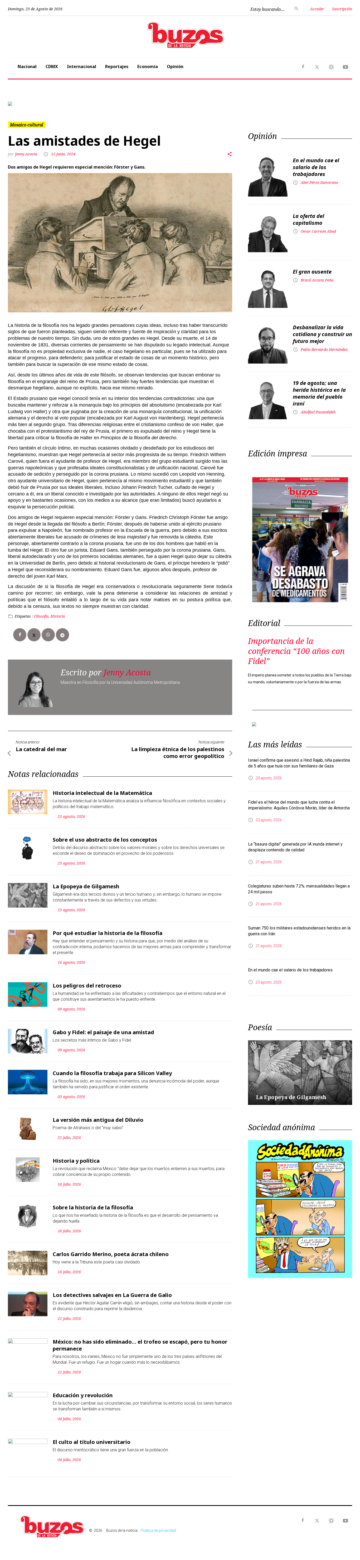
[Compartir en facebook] (19, 634)
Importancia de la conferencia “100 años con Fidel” (296, 651)
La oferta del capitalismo (308, 219)
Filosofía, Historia (49, 616)
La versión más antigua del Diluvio (98, 1119)
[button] (34, 104)
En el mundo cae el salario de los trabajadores (316, 167)
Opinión (175, 66)
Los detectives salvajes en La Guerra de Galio (112, 1295)
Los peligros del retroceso (87, 985)
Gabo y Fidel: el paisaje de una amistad (103, 1032)
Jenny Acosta (26, 153)
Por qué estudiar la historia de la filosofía (107, 933)
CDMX (52, 66)
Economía (147, 66)
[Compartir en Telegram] (62, 634)
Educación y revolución (83, 1395)
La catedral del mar (41, 749)
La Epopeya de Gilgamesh (86, 886)
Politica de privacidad (158, 1530)
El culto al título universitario (91, 1441)
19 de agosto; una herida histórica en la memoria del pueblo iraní (319, 393)
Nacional (27, 66)
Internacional (81, 66)
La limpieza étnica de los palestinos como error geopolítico (177, 753)
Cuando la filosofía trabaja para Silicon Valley (112, 1073)
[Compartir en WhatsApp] (48, 634)
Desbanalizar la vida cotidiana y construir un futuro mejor (322, 334)
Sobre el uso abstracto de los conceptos (105, 839)
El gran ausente (312, 271)
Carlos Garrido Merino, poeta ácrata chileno (111, 1254)
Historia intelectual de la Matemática (102, 792)
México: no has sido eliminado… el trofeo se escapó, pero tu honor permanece (140, 1345)
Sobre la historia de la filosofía (93, 1207)
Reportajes (116, 66)
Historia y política (76, 1160)
